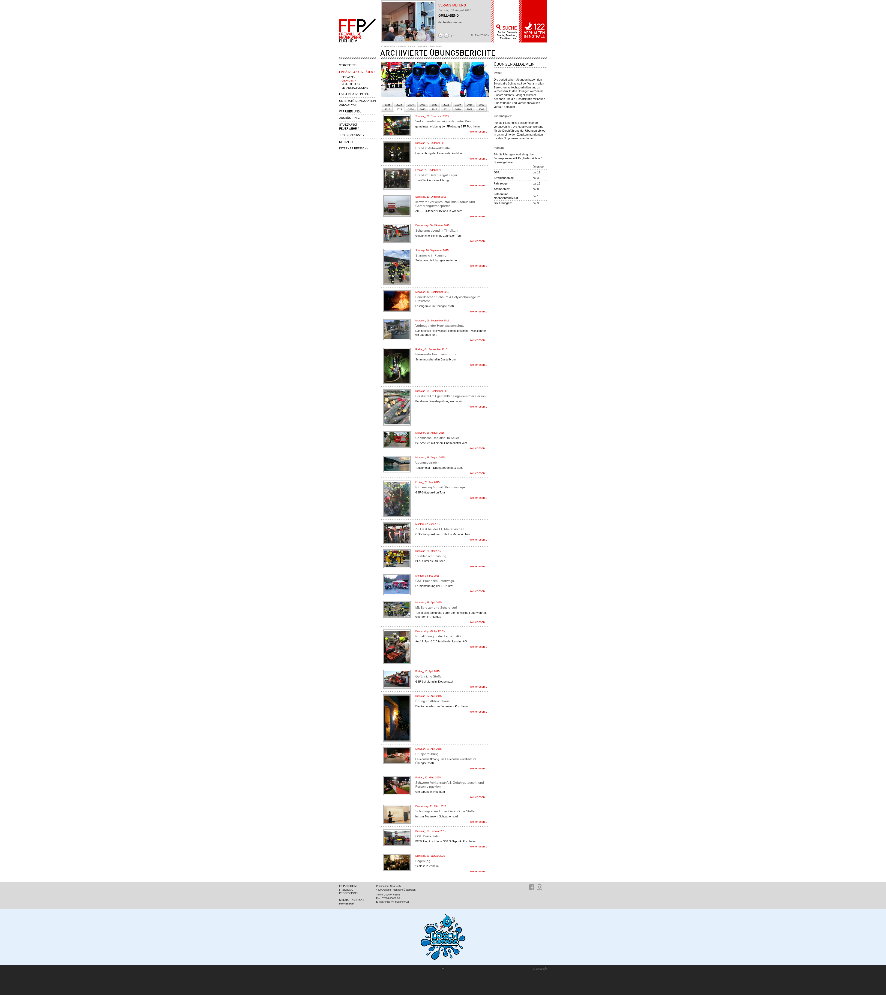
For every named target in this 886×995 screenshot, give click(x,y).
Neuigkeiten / (350, 84)
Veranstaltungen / (354, 87)
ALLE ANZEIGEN (480, 35)
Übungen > (348, 80)
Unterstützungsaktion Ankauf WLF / (357, 102)
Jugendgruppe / (351, 135)
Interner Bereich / (353, 148)
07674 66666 (393, 894)
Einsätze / (348, 77)
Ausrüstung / (349, 118)
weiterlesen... (478, 131)
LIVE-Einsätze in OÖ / (354, 94)
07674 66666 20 (391, 898)
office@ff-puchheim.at (396, 901)
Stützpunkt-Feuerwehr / (349, 126)
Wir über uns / (350, 111)
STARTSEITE (388, 46)
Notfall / (346, 142)
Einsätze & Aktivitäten (412, 46)
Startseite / (348, 65)
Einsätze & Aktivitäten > (357, 72)
